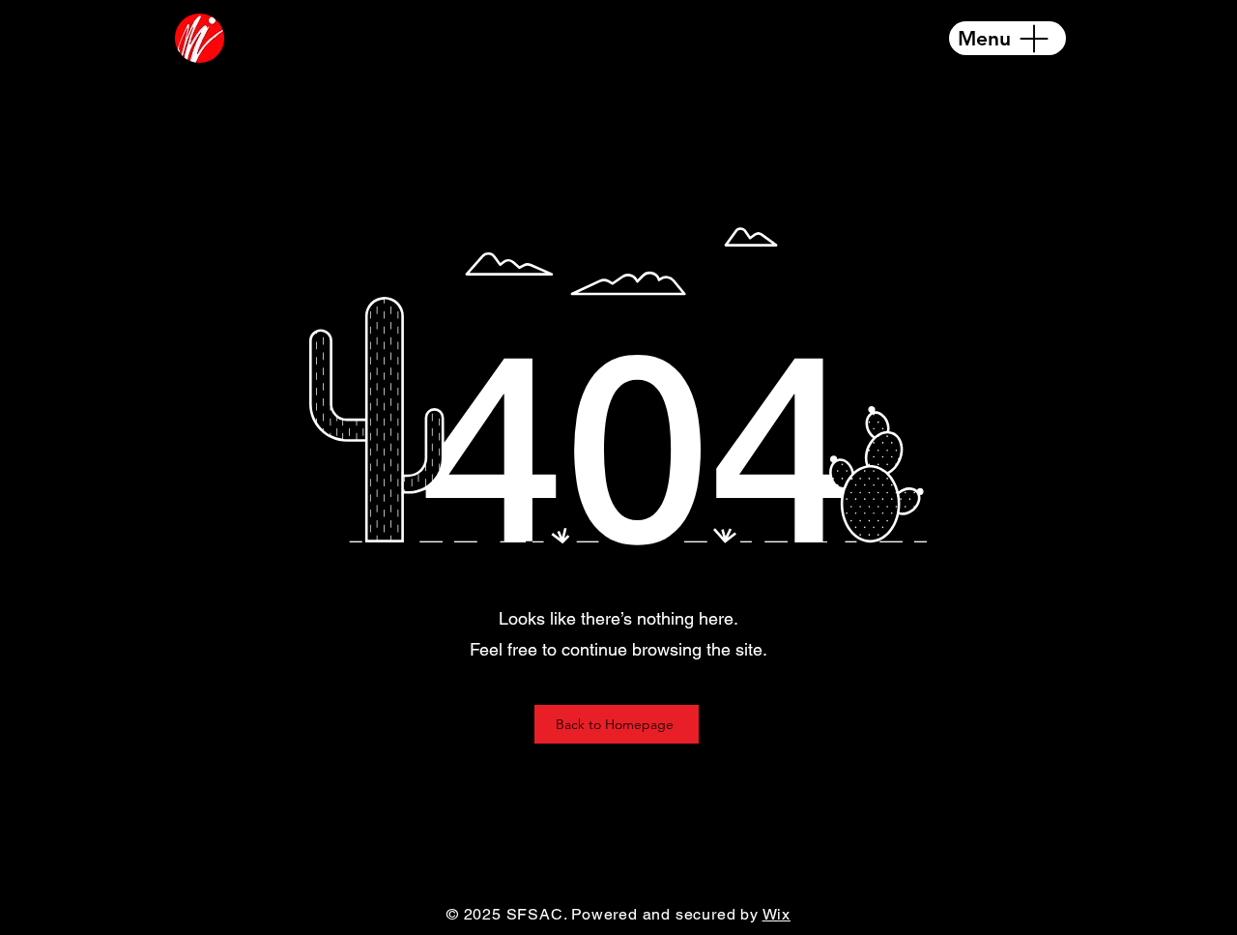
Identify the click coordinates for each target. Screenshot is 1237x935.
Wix (776, 914)
